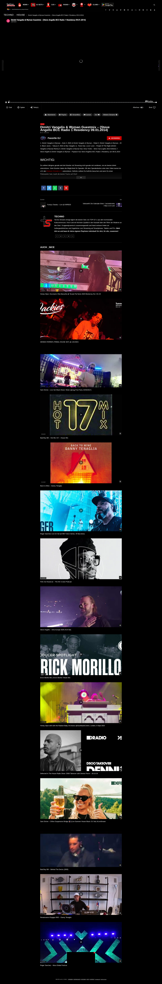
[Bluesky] (136, 10)
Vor (121, 199)
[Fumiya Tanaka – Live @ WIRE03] (43, 205)
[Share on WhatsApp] (54, 188)
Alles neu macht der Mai (17, 9)
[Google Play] (128, 10)
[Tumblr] (64, 236)
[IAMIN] (143, 10)
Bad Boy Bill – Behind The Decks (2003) (54, 869)
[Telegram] (124, 10)
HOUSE (21, 15)
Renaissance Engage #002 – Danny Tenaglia (55, 917)
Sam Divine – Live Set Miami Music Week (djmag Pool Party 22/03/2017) (65, 390)
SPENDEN (70, 979)
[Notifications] (151, 10)
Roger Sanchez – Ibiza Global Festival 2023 (55, 965)
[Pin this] (66, 188)
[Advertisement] (81, 963)
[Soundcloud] (132, 10)
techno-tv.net (103, 979)
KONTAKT (92, 979)
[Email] (72, 236)
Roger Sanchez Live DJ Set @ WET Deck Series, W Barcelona (62, 534)
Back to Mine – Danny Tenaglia (51, 486)
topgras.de (97, 979)
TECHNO (9, 15)
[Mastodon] (121, 10)
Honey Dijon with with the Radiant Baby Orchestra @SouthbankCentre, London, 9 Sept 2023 (72, 726)
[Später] (147, 10)
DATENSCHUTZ (77, 979)
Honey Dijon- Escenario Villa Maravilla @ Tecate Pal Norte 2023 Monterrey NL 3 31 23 (70, 294)
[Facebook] (106, 10)
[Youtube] (117, 10)
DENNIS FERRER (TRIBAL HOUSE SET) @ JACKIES (59, 342)
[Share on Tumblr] (60, 188)
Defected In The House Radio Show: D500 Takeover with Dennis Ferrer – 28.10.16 (69, 773)
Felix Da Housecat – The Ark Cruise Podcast (56, 582)
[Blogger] (139, 10)
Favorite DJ (54, 138)
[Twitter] (109, 10)
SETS (88, 979)
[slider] (77, 102)
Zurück (42, 199)
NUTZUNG (83, 979)
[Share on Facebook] (43, 188)
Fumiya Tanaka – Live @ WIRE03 (59, 205)
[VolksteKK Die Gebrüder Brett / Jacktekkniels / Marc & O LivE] (119, 205)
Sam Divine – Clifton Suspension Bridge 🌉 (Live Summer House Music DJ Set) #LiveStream (73, 821)
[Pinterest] (113, 10)
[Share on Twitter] (49, 188)
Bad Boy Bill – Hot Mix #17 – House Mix (54, 438)
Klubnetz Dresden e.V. (54, 171)
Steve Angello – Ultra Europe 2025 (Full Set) (55, 630)
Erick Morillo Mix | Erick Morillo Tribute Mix (55, 678)
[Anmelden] (154, 10)
